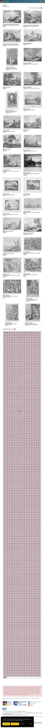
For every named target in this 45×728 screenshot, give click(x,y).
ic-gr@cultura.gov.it (25, 714)
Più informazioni (20, 25)
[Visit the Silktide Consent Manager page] (30, 724)
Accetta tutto (6, 724)
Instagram (31, 704)
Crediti (33, 698)
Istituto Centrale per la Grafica (8, 698)
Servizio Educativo (33, 703)
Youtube (31, 705)
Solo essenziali (15, 724)
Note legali (5, 712)
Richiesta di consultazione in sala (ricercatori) (23, 698)
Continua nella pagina (7, 329)
